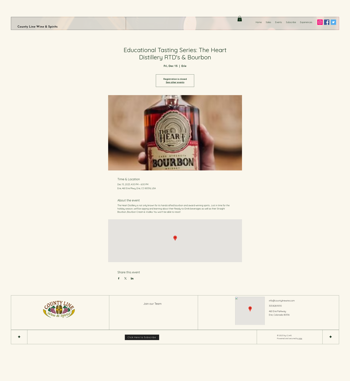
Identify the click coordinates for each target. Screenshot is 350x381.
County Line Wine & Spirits (38, 26)
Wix (300, 338)
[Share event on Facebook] (118, 278)
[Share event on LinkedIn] (132, 278)
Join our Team (152, 303)
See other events (175, 82)
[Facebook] (326, 22)
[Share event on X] (125, 278)
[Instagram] (320, 22)
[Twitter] (333, 22)
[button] (239, 18)
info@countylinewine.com (282, 300)
